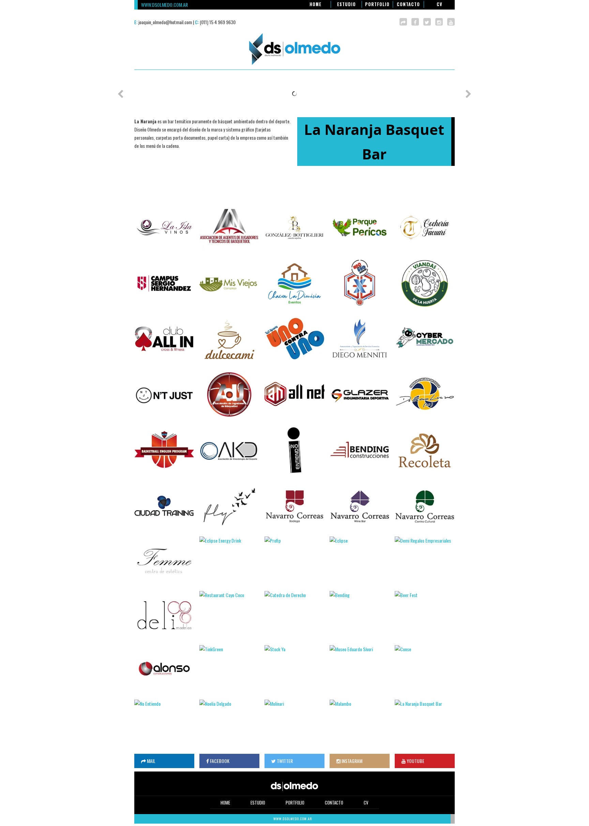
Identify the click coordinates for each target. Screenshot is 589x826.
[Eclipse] (360, 560)
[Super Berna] (360, 450)
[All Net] (294, 393)
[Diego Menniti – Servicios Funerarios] (360, 339)
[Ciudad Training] (164, 506)
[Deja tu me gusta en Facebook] (415, 22)
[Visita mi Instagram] (439, 22)
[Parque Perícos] (360, 227)
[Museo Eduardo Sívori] (360, 669)
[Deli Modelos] (164, 615)
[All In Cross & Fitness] (164, 339)
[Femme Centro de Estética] (164, 560)
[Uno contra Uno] (294, 338)
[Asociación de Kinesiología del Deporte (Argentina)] (229, 451)
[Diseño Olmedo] (294, 65)
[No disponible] (451, 22)
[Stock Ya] (294, 669)
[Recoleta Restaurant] (425, 450)
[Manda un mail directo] (403, 22)
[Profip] (294, 560)
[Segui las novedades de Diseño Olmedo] (427, 22)
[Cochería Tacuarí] (425, 227)
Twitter (284, 760)
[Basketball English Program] (164, 450)
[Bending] (360, 615)
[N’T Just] (164, 395)
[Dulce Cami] (229, 339)
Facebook (219, 760)
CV (439, 4)
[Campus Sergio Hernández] (164, 283)
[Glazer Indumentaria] (360, 395)
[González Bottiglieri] (294, 227)
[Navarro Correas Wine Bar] (360, 506)
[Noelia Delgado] (229, 724)
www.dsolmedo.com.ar (164, 4)
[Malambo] (360, 724)
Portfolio (377, 4)
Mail (150, 760)
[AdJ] (229, 395)
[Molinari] (294, 724)
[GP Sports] (294, 450)
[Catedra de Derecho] (294, 615)
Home (315, 4)
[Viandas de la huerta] (425, 283)
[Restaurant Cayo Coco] (229, 615)
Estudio (346, 4)
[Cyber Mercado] (425, 339)
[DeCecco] (425, 395)
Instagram (351, 760)
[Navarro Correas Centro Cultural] (425, 506)
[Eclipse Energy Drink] (229, 560)
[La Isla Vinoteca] (164, 227)
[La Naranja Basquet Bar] (425, 724)
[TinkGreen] (229, 669)
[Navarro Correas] (294, 506)
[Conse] (425, 669)
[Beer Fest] (425, 615)
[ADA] (229, 227)
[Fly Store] (229, 506)
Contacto (408, 4)
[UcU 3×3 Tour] (360, 283)
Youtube (415, 760)
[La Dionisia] (294, 283)
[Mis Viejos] (229, 283)
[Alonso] (164, 668)
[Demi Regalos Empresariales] (425, 560)
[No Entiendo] (164, 724)
